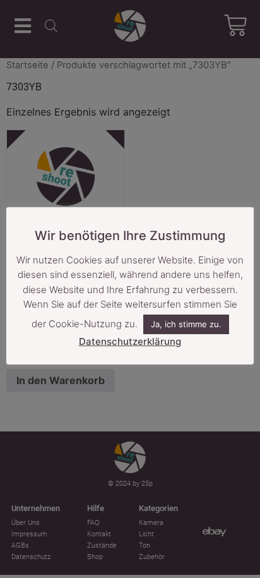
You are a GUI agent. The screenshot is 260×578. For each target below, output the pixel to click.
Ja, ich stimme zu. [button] (186, 324)
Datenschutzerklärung (130, 341)
